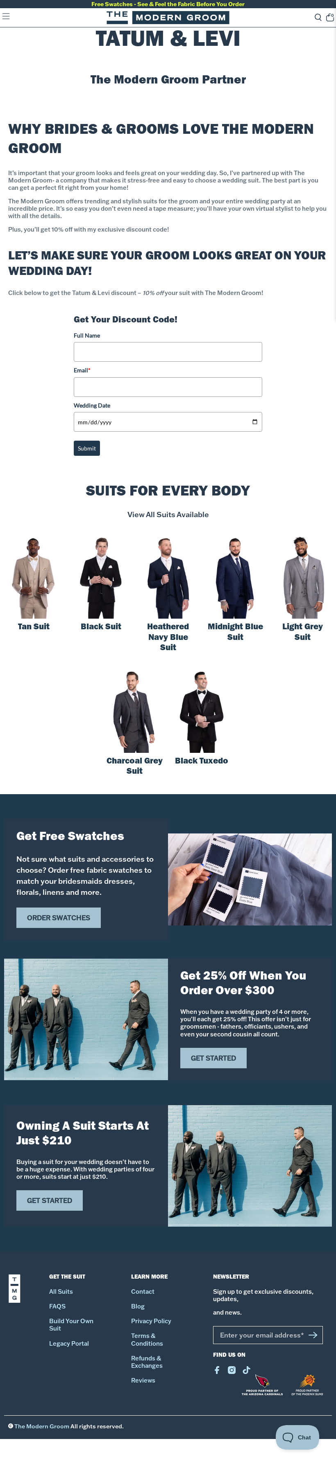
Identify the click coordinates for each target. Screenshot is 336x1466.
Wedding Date (92, 405)
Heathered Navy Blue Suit (168, 638)
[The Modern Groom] (168, 18)
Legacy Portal (69, 1343)
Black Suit (101, 628)
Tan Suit (34, 628)
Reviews (143, 1380)
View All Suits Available (168, 514)
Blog (138, 1306)
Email (82, 370)
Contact (142, 1291)
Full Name (87, 335)
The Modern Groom (41, 1426)
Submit (87, 448)
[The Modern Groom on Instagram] (232, 1372)
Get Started (213, 1058)
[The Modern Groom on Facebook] (217, 1372)
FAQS (57, 1306)
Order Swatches (58, 918)
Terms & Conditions (147, 1339)
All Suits (61, 1291)
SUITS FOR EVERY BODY (168, 493)
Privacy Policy (151, 1321)
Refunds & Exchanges (147, 1362)
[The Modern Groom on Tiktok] (246, 1372)
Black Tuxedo (201, 762)
